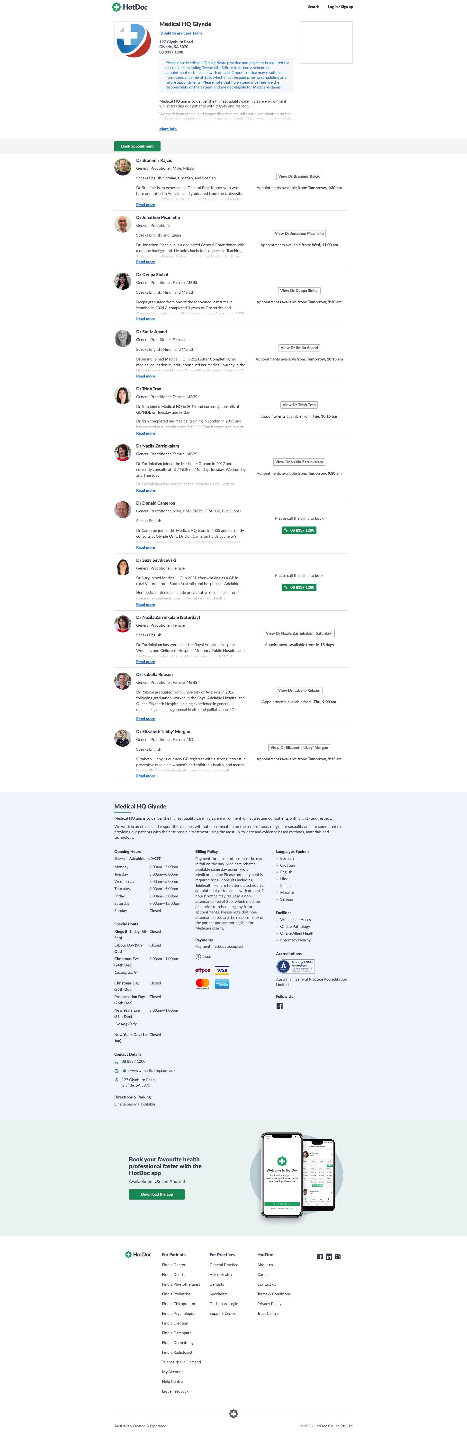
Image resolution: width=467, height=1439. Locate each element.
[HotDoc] (129, 7)
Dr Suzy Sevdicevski (156, 560)
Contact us (266, 1284)
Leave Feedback (175, 1391)
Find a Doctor (174, 1265)
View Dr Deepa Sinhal (299, 291)
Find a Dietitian (175, 1323)
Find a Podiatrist (176, 1294)
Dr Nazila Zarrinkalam (157, 446)
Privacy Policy (269, 1304)
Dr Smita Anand (151, 332)
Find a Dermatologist (180, 1343)
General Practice (224, 1265)
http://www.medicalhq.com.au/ (148, 1071)
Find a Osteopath (177, 1333)
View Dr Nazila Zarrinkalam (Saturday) (299, 633)
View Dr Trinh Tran (299, 405)
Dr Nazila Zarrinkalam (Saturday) (168, 617)
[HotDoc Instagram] (337, 1257)
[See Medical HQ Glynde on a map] (326, 42)
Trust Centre (267, 1314)
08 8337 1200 (302, 530)
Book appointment (137, 146)
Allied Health (221, 1275)
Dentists (217, 1284)
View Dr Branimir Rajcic (299, 176)
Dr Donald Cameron (155, 503)
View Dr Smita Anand (299, 348)
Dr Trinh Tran (148, 389)
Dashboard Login (224, 1304)
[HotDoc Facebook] (320, 1257)
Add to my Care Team (183, 33)
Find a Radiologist (177, 1352)
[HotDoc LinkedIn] (328, 1257)
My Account (172, 1372)
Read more (145, 205)
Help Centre (172, 1382)
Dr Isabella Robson (154, 675)
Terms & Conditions (274, 1294)
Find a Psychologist (178, 1314)
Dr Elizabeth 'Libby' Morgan (163, 732)
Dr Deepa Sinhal (152, 275)
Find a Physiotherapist (181, 1284)
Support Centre (223, 1314)
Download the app (157, 1194)
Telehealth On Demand (181, 1362)
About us (265, 1265)
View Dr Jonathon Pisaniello (299, 234)
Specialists (219, 1294)
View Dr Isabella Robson (299, 691)
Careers (263, 1275)
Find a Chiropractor (179, 1304)
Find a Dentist (174, 1275)
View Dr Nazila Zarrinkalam (299, 462)
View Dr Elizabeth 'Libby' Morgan (299, 748)
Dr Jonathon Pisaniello (158, 218)
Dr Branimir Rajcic (154, 160)
